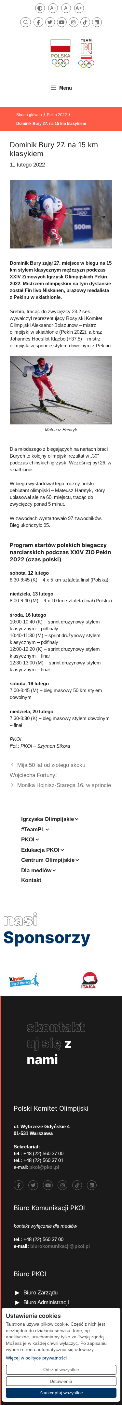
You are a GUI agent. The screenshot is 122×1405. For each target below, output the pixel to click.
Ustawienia (61, 1381)
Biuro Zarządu (40, 1293)
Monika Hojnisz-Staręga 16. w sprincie (64, 785)
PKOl (27, 839)
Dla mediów (36, 870)
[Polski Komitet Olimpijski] (72, 53)
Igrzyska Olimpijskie (47, 819)
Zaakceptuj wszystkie (61, 1392)
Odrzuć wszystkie (61, 1369)
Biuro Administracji (46, 1302)
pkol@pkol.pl (44, 1167)
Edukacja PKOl (40, 850)
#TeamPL (33, 829)
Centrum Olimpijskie (48, 860)
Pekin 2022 (57, 115)
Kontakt (31, 880)
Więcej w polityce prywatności (36, 1357)
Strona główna (29, 115)
